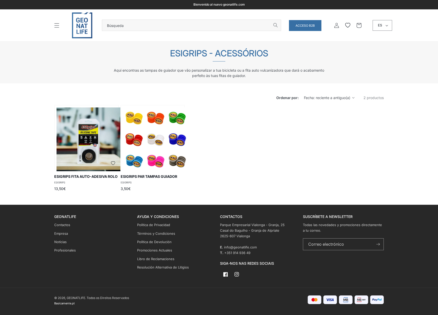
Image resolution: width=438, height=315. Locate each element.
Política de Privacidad (153, 225)
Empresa (61, 233)
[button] (56, 25)
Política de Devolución (154, 242)
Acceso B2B (305, 25)
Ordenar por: (287, 98)
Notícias (60, 242)
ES (380, 25)
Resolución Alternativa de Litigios (163, 267)
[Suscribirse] (378, 244)
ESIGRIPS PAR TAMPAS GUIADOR (149, 176)
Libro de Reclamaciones (155, 259)
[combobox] (191, 25)
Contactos (62, 225)
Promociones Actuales (154, 250)
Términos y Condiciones (156, 233)
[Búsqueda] (275, 25)
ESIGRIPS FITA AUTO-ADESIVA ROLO (86, 176)
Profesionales (65, 250)
